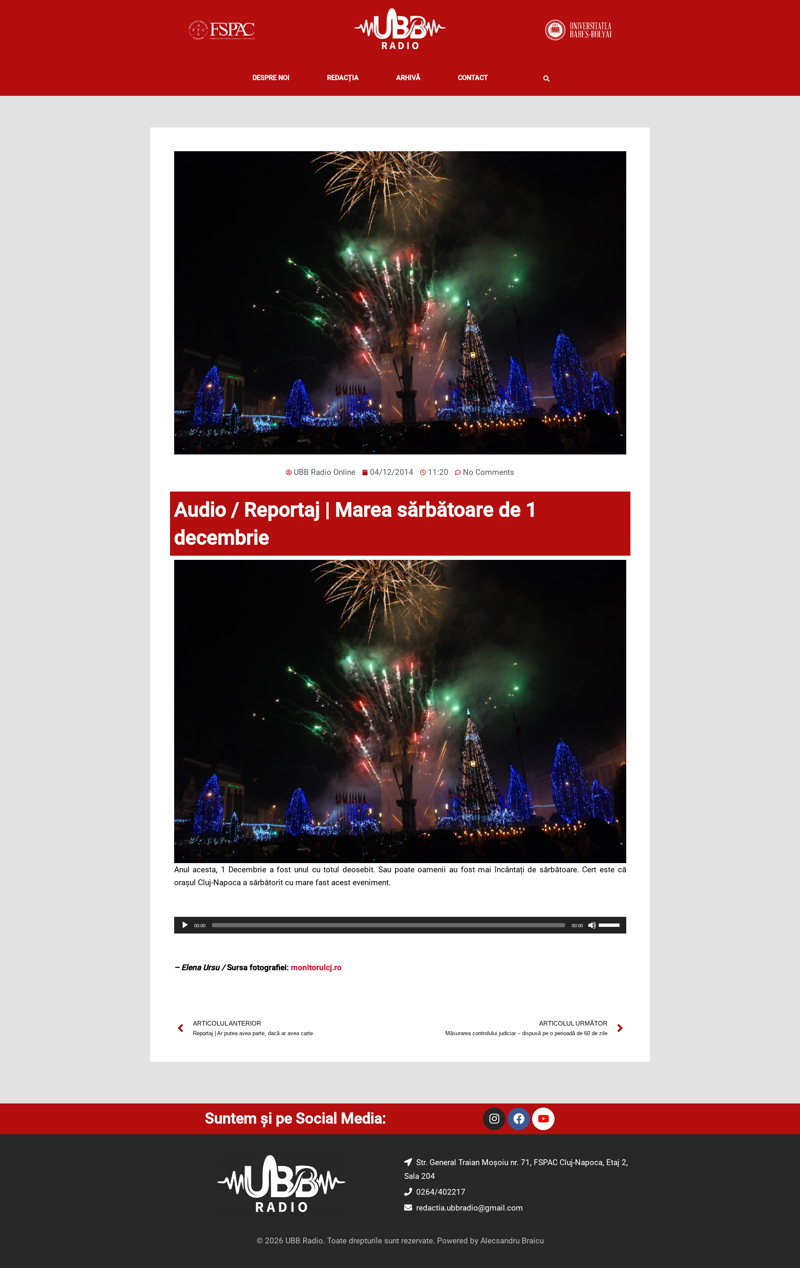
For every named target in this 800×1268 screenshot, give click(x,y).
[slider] (610, 924)
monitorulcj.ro (316, 967)
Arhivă (408, 78)
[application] (400, 925)
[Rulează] (185, 925)
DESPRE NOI (271, 78)
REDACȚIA (343, 78)
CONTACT (473, 78)
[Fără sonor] (592, 925)
